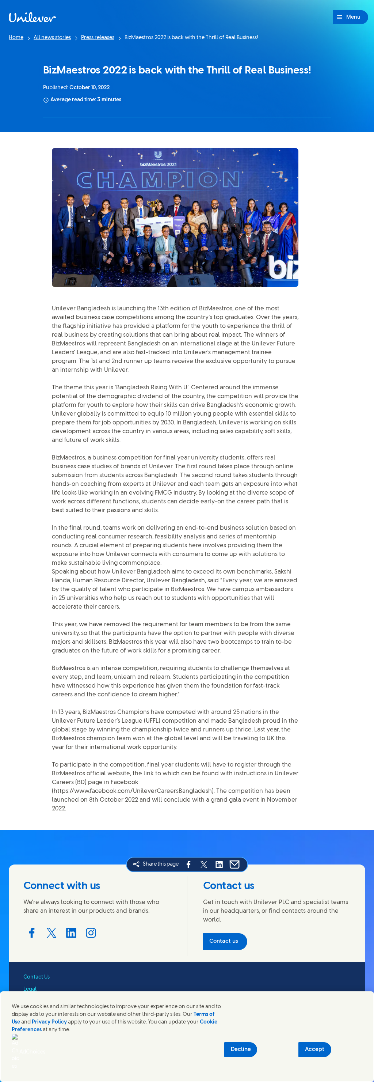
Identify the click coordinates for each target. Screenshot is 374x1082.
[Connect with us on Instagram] (91, 933)
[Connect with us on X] (51, 933)
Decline (241, 1049)
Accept (314, 1049)
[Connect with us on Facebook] (32, 933)
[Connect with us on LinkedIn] (71, 933)
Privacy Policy (49, 1022)
